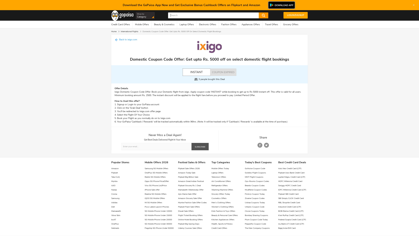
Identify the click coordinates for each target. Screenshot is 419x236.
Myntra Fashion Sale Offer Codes (192, 202)
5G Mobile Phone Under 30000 (158, 224)
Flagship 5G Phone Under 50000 (159, 228)
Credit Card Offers (120, 24)
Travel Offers (271, 24)
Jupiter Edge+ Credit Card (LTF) (291, 177)
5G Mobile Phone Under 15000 (158, 215)
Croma (114, 194)
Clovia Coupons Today (254, 211)
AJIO (113, 185)
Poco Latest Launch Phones (157, 207)
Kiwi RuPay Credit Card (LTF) (291, 215)
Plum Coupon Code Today (256, 219)
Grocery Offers (290, 24)
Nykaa (114, 189)
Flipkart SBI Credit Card (288, 194)
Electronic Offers (207, 24)
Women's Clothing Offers (222, 207)
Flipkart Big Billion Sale (188, 177)
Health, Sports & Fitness (222, 224)
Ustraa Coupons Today (255, 202)
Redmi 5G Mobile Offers (155, 177)
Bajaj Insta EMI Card (287, 228)
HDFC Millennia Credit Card (290, 181)
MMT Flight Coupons (254, 177)
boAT (113, 219)
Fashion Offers (229, 24)
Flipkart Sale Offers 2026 (189, 168)
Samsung (115, 198)
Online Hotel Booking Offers (190, 219)
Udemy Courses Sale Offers (190, 228)
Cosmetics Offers (219, 198)
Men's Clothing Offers (221, 202)
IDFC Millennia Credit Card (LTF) (292, 189)
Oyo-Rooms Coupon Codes (257, 181)
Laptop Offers (187, 24)
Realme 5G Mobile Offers (155, 194)
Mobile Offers (142, 24)
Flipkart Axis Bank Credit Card (291, 172)
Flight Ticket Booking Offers (190, 215)
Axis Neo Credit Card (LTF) (289, 168)
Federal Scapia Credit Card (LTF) (292, 219)
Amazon (115, 168)
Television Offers (218, 177)
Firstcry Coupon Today (255, 194)
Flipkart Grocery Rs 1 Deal (189, 185)
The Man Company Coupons (257, 228)
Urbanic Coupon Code (254, 207)
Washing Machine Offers (222, 189)
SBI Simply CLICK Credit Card (291, 198)
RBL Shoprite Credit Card (289, 202)
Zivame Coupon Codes (255, 198)
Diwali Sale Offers (186, 211)
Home (114, 31)
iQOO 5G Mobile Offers (155, 198)
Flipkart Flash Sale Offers (189, 207)
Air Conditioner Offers (221, 181)
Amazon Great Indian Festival (191, 181)
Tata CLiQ (115, 177)
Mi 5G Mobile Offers (153, 202)
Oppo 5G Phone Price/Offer (157, 181)
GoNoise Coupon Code (255, 168)
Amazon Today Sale (186, 172)
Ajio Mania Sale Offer (187, 194)
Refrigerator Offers (219, 185)
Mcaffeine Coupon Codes (256, 189)
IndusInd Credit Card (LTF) (289, 207)
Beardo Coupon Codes (255, 185)
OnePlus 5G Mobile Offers (156, 172)
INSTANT (196, 72)
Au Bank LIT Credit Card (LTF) (291, 224)
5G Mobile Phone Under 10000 (158, 211)
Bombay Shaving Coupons (256, 215)
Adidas (114, 202)
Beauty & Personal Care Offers (224, 215)
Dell (113, 207)
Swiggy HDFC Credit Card (289, 185)
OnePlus (115, 224)
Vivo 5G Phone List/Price (156, 185)
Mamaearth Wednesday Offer (190, 189)
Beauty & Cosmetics (164, 24)
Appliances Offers (251, 24)
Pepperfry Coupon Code (255, 224)
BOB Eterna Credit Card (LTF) (291, 211)
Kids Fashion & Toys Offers (223, 211)
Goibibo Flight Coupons (255, 172)
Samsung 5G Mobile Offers (156, 168)
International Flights (129, 31)
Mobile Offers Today (220, 168)
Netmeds (115, 228)
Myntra (114, 181)
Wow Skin (115, 215)
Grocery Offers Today (220, 194)
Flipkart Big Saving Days (188, 224)
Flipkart (114, 172)
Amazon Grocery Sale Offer (190, 198)
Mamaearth (116, 211)
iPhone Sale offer (152, 189)
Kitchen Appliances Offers (222, 219)
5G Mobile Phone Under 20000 (158, 219)
